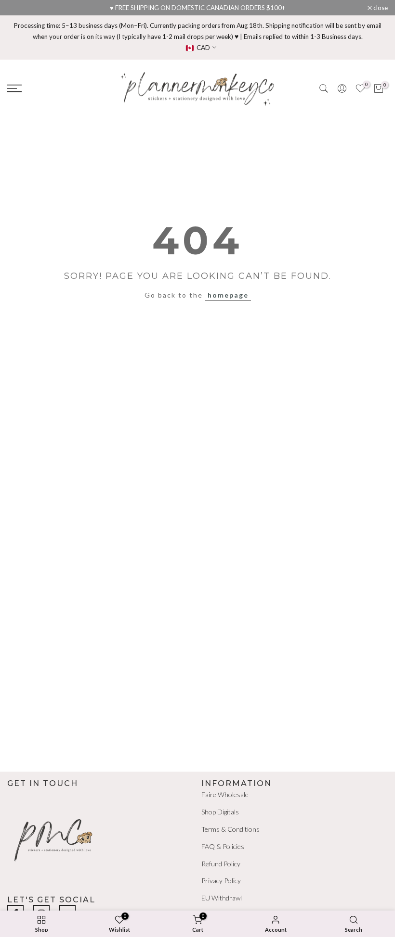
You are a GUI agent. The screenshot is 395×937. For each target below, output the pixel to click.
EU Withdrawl (221, 898)
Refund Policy (220, 864)
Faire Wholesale (225, 794)
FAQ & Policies (222, 846)
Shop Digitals (220, 812)
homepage (228, 295)
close (19, 8)
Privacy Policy (221, 880)
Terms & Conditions (230, 829)
